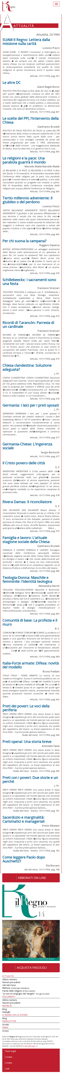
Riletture (15, 988)
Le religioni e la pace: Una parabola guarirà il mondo (24, 159)
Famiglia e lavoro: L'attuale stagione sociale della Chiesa (26, 539)
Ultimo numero (9, 979)
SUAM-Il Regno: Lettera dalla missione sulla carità (26, 41)
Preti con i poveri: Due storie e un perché (30, 779)
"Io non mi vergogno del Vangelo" (25, 993)
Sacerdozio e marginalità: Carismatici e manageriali (24, 819)
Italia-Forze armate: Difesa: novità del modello (31, 665)
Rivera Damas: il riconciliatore (27, 501)
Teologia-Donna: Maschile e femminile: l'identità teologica (27, 579)
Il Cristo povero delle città (24, 462)
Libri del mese (9, 985)
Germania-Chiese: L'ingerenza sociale (27, 445)
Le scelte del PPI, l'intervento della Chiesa (31, 120)
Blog (4, 1009)
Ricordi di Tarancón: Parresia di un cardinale (28, 324)
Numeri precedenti (11, 982)
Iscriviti (5, 1024)
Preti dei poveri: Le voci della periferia (26, 707)
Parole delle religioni (18, 990)
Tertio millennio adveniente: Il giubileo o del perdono (28, 199)
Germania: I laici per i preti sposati (31, 405)
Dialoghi (6, 1012)
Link (7, 1068)
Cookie (8, 1057)
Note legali (10, 1051)
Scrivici (5, 1030)
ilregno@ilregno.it (30, 1046)
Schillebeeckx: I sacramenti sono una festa (29, 281)
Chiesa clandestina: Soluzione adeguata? (27, 367)
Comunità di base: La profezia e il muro (30, 622)
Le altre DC (12, 82)
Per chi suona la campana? (24, 240)
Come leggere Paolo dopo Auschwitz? (24, 859)
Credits (8, 1062)
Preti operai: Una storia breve (27, 741)
